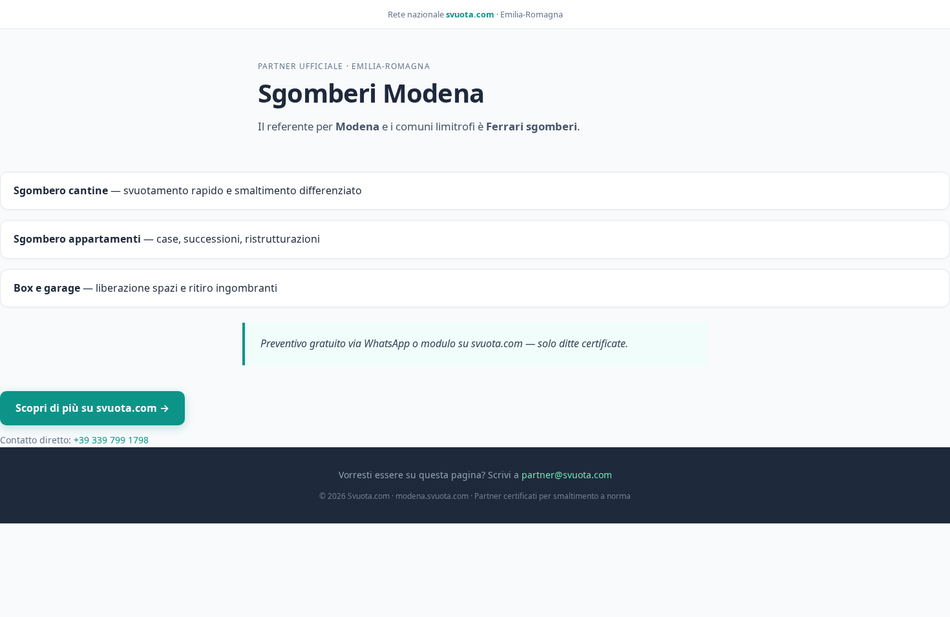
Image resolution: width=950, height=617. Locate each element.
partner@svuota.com (567, 475)
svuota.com (470, 14)
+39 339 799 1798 (111, 440)
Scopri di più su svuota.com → (92, 408)
